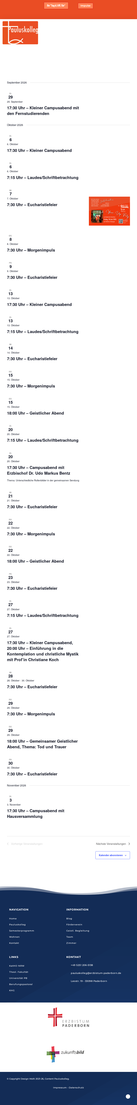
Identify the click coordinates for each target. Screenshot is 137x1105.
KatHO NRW (17, 965)
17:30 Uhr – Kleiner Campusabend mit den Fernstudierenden (43, 110)
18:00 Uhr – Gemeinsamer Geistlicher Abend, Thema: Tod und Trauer (42, 743)
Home (13, 918)
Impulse (86, 5)
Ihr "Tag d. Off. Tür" (56, 5)
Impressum (60, 1087)
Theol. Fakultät (18, 972)
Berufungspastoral (21, 984)
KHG (12, 990)
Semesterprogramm (21, 930)
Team (69, 936)
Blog (69, 918)
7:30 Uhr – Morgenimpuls (31, 250)
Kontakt (14, 943)
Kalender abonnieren (111, 855)
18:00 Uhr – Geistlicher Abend (35, 413)
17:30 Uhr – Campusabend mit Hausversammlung (35, 813)
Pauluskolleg (17, 924)
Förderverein (74, 924)
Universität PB (18, 978)
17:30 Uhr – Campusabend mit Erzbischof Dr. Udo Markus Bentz (38, 470)
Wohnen (14, 936)
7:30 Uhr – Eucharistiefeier (32, 204)
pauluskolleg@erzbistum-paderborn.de (96, 973)
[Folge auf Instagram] (128, 1096)
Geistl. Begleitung (77, 930)
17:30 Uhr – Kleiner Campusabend (39, 150)
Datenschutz (76, 1087)
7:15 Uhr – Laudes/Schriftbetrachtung (43, 177)
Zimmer (71, 943)
